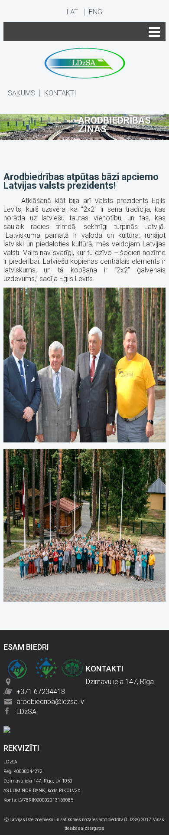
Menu (84, 31)
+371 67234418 (40, 692)
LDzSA (26, 711)
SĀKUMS (21, 93)
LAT (72, 12)
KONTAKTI (60, 93)
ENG (95, 12)
